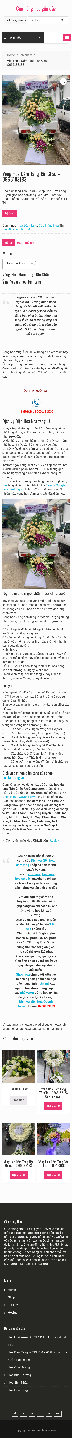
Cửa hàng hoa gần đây (36, 8)
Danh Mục (15, 37)
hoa (4, 485)
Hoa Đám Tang (27, 225)
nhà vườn (27, 992)
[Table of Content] (33, 264)
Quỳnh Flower (28, 796)
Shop (11, 1297)
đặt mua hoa (22, 1256)
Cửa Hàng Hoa (49, 225)
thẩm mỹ (43, 983)
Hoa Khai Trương (19, 1375)
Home (12, 1289)
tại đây (54, 840)
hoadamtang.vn (13, 777)
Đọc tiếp (18, 1100)
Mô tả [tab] (8, 242)
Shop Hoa (9, 796)
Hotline (12, 1312)
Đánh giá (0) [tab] (25, 242)
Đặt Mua (9, 213)
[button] (67, 37)
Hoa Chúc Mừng (19, 1367)
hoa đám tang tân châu (17, 229)
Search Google (55, 485)
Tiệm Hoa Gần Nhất (55, 1244)
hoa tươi (42, 1263)
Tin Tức (13, 1305)
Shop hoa (23, 974)
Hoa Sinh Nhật (17, 1382)
